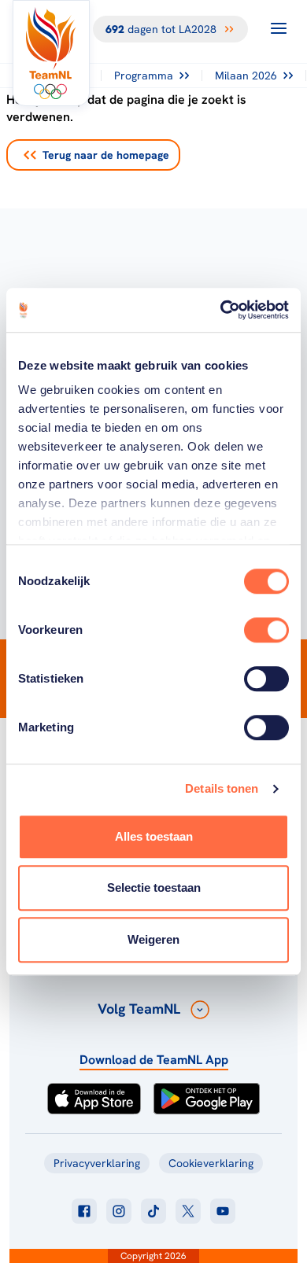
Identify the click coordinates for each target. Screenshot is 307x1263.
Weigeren (153, 939)
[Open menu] (279, 28)
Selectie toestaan (154, 887)
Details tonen (221, 788)
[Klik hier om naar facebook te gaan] (84, 1211)
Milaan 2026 (246, 75)
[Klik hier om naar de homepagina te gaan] (51, 53)
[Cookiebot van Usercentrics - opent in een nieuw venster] (221, 310)
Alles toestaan (154, 836)
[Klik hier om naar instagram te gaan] (118, 1211)
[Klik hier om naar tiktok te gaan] (153, 1211)
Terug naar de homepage (106, 155)
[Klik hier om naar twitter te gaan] (188, 1211)
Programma (143, 75)
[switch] (266, 630)
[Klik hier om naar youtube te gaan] (222, 1211)
